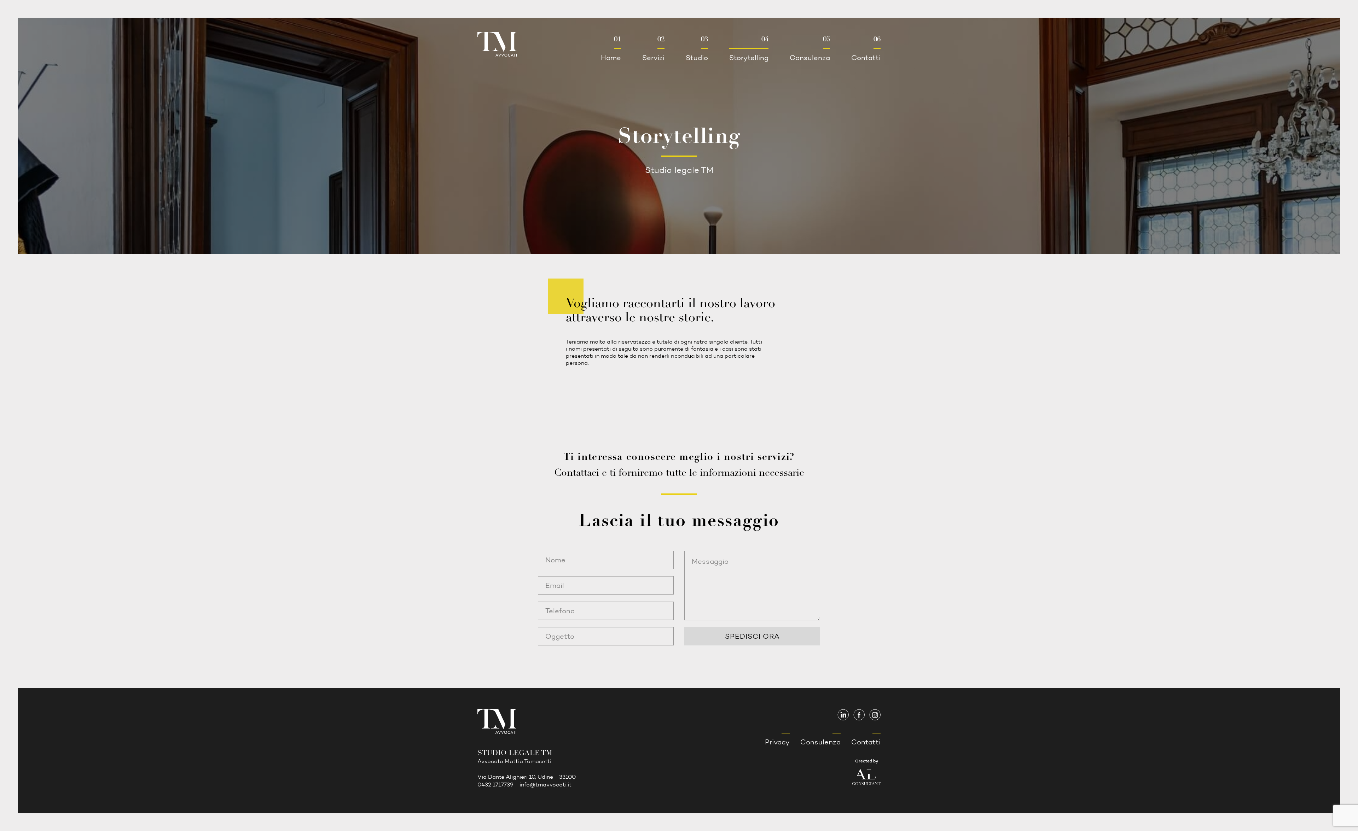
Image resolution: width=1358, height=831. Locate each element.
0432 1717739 (495, 784)
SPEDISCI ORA (752, 636)
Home (611, 48)
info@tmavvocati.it (545, 784)
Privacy (777, 742)
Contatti (866, 48)
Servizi (653, 48)
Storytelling (748, 48)
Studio (697, 48)
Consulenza (810, 48)
